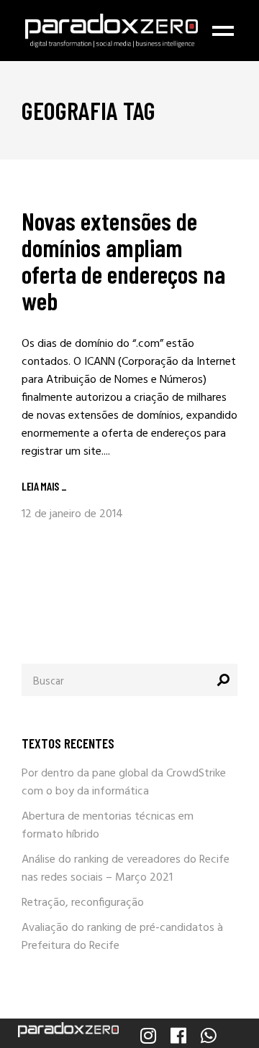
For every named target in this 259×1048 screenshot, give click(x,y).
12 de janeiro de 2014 (72, 514)
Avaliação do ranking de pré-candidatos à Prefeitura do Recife (122, 937)
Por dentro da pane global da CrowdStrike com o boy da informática (124, 782)
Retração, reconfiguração (83, 903)
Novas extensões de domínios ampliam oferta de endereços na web (123, 260)
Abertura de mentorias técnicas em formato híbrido (108, 825)
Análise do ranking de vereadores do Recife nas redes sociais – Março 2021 (126, 868)
